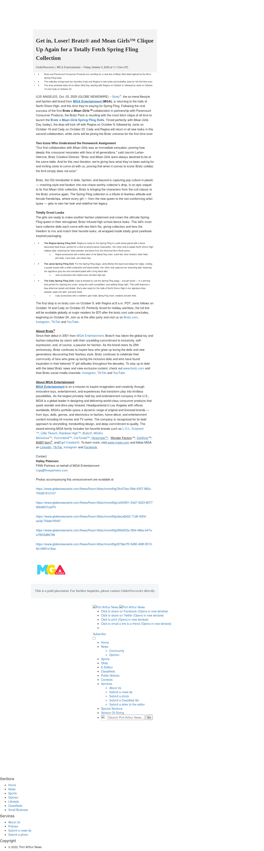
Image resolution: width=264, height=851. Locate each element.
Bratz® (87, 433)
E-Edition (107, 667)
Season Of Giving (112, 713)
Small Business (18, 810)
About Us (115, 688)
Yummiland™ (63, 438)
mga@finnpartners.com (52, 470)
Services (106, 684)
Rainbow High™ (70, 433)
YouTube (73, 321)
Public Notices (110, 675)
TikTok (55, 321)
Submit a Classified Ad (124, 700)
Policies (13, 826)
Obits (104, 663)
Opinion (114, 655)
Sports (105, 659)
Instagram (43, 321)
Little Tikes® (49, 433)
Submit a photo (119, 696)
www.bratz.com (133, 368)
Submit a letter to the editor (127, 704)
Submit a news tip (120, 692)
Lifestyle (13, 801)
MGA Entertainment (90, 335)
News (104, 646)
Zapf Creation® (69, 442)
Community (116, 651)
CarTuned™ (82, 438)
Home (105, 642)
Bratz (116, 96)
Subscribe (99, 634)
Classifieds (108, 671)
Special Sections (112, 708)
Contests (107, 679)
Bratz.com (131, 317)
